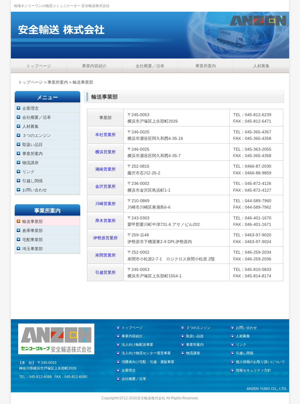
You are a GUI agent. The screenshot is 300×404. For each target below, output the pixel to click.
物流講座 (30, 162)
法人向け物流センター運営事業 (146, 353)
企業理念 (30, 108)
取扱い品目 (32, 144)
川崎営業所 (105, 203)
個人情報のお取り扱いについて (260, 362)
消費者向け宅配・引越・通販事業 (148, 362)
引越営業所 (105, 272)
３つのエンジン (36, 135)
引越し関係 (32, 180)
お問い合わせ (34, 189)
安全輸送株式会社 (151, 398)
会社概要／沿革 (150, 65)
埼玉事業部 (32, 248)
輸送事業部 (32, 221)
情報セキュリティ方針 (253, 370)
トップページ (38, 65)
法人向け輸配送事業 (137, 345)
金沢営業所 (105, 186)
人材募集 (261, 65)
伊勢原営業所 (105, 237)
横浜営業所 (105, 151)
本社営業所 (105, 134)
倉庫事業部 (32, 230)
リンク (28, 171)
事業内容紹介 (94, 65)
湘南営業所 (105, 169)
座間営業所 (105, 255)
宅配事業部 (32, 239)
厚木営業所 (105, 220)
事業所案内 (205, 65)
